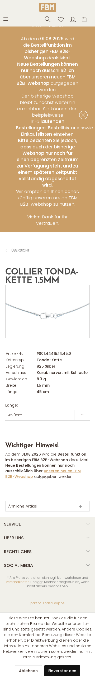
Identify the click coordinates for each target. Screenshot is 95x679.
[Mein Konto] (72, 19)
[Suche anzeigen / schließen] (46, 19)
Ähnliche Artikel (22, 506)
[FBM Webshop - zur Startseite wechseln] (47, 7)
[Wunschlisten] (59, 19)
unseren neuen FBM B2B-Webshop (46, 80)
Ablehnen (28, 670)
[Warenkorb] (85, 19)
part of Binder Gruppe (47, 603)
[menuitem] (8, 18)
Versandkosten (18, 582)
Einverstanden (62, 670)
